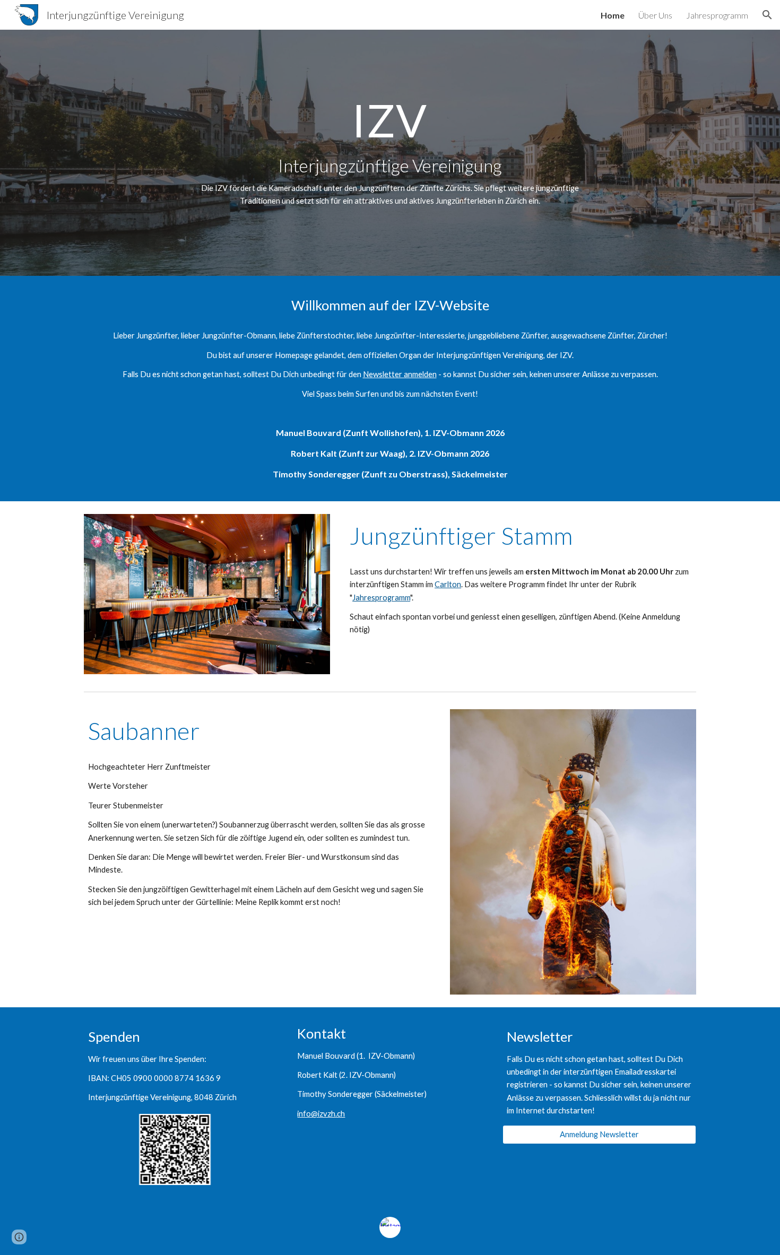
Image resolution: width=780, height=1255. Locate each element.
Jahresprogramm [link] (717, 15)
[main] (390, 152)
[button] (767, 15)
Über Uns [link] (655, 15)
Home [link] (613, 15)
